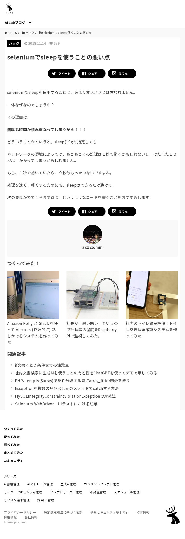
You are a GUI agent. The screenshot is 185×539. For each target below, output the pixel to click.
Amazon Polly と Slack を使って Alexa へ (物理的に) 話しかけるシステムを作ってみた (32, 332)
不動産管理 (98, 492)
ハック (14, 43)
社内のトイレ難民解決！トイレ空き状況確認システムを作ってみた (151, 329)
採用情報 (10, 517)
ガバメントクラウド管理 (101, 484)
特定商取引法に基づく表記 (63, 512)
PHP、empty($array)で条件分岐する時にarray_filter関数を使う (72, 380)
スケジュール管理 (126, 492)
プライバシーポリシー (20, 512)
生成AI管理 (68, 484)
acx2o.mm (92, 247)
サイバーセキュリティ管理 (23, 492)
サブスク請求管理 (17, 500)
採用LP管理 (45, 500)
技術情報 (143, 512)
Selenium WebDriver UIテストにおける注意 (56, 404)
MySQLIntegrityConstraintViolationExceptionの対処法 (65, 396)
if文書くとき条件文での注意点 (42, 365)
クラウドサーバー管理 (66, 492)
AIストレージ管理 (40, 484)
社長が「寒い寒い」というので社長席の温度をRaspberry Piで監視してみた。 (92, 329)
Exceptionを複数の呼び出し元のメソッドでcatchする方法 (67, 388)
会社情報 (31, 517)
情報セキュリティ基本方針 (109, 512)
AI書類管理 (12, 484)
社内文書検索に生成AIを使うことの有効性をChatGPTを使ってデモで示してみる (86, 373)
